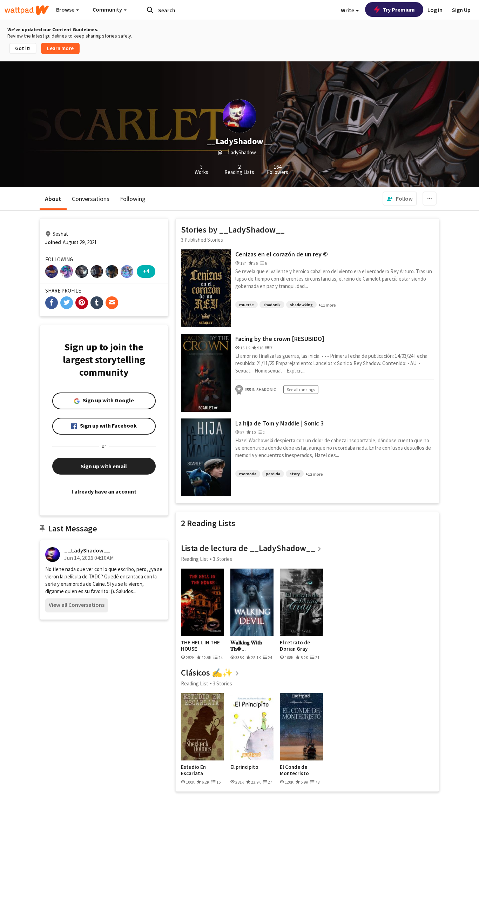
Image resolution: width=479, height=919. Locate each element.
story (295, 473)
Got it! (23, 48)
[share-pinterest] (81, 302)
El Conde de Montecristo (294, 770)
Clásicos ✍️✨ (207, 672)
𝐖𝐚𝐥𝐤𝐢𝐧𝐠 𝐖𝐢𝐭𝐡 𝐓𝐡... (246, 645)
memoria (247, 473)
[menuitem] (400, 199)
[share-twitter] (66, 302)
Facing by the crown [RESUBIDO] (279, 339)
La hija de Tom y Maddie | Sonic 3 (279, 423)
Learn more (60, 48)
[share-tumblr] (96, 302)
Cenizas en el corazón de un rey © (281, 254)
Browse (65, 9)
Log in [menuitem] (435, 9)
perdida (273, 473)
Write (348, 10)
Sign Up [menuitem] (461, 9)
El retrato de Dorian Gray (295, 645)
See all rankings (301, 389)
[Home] (27, 10)
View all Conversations (76, 604)
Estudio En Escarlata (193, 770)
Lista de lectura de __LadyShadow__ (248, 548)
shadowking (301, 304)
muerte (246, 304)
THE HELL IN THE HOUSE (200, 645)
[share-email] (112, 302)
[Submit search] (150, 9)
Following (133, 199)
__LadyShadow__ (87, 550)
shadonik (272, 304)
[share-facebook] (51, 302)
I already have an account (104, 491)
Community (108, 9)
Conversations (90, 199)
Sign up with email (104, 466)
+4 (146, 271)
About (53, 199)
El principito (244, 767)
